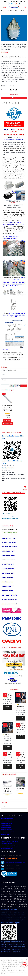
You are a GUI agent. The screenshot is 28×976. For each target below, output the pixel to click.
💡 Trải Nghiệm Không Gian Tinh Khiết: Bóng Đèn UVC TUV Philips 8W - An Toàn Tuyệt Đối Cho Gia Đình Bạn (7, 695)
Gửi (23, 385)
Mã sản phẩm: (4, 57)
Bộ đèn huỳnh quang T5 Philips (20, 789)
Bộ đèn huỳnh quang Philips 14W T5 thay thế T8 (7, 790)
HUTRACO (4, 806)
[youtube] (16, 3)
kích (18, 148)
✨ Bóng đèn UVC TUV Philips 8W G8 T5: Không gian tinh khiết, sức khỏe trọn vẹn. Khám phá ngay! (7, 735)
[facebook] (8, 3)
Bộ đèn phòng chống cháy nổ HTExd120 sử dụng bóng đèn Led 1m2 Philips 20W (7, 408)
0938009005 (12, 1)
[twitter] (12, 3)
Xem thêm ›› (7, 707)
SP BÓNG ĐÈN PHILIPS (13, 11)
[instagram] (19, 3)
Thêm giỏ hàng (14, 94)
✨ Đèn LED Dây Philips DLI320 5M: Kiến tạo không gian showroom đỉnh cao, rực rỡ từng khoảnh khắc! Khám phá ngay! (7, 754)
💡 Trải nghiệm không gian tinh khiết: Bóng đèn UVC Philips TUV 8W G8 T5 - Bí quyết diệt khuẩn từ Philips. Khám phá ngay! (20, 706)
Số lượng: (3, 89)
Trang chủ (3, 11)
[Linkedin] (12, 103)
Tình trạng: (4, 85)
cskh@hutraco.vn (21, 1)
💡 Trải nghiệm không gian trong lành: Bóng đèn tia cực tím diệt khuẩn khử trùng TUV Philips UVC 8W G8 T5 (20, 724)
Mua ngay (14, 98)
